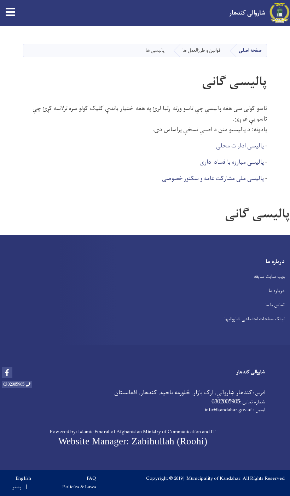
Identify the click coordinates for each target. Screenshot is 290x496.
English (23, 478)
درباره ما (277, 290)
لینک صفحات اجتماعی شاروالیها (255, 319)
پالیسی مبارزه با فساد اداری (231, 162)
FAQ (91, 478)
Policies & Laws (79, 487)
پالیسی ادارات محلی (240, 146)
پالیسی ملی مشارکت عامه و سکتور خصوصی (213, 178)
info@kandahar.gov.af (228, 409)
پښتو (16, 487)
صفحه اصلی (250, 50)
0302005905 (13, 384)
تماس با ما (275, 304)
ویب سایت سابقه (269, 276)
